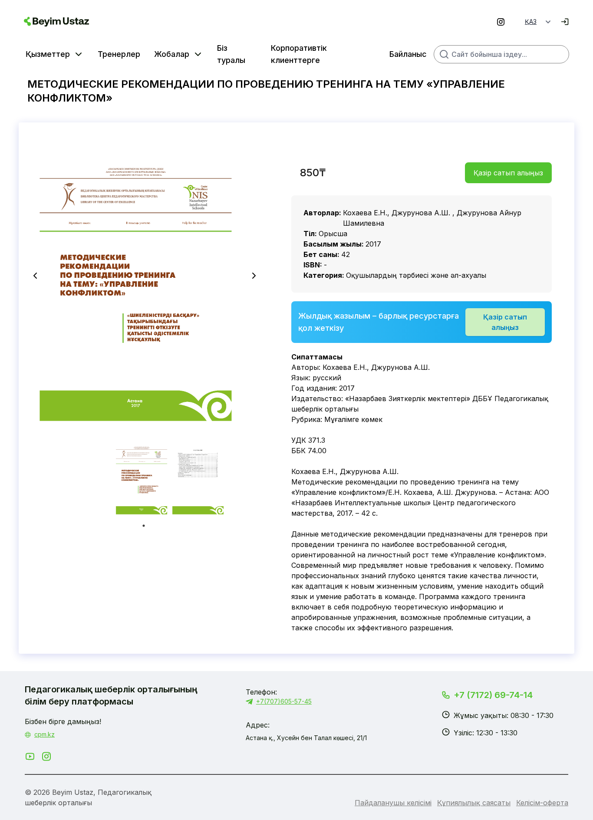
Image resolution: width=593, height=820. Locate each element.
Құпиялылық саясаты (474, 802)
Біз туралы (231, 54)
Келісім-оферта (542, 802)
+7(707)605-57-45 (284, 701)
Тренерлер (119, 54)
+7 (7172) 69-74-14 (493, 695)
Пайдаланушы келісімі (393, 802)
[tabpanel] (143, 479)
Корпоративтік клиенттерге (299, 54)
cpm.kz (44, 734)
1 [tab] (143, 525)
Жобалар (171, 54)
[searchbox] (501, 54)
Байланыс (408, 54)
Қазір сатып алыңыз (508, 172)
